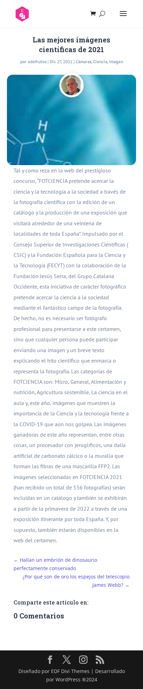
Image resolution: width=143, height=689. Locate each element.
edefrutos (37, 62)
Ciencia (100, 62)
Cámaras (83, 62)
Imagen (116, 62)
